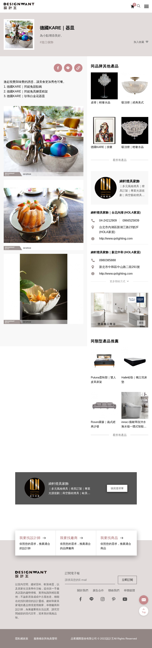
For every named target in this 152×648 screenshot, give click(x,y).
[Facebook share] (58, 68)
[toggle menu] (146, 6)
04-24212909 (108, 220)
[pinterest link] (113, 600)
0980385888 (107, 260)
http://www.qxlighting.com (116, 238)
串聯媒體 (129, 590)
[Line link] (91, 600)
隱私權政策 (21, 638)
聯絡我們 (113, 590)
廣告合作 (98, 590)
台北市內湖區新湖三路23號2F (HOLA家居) (119, 230)
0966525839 (131, 220)
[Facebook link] (80, 600)
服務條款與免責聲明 (45, 638)
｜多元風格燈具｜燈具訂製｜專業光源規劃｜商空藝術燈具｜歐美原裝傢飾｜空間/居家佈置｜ (69, 493)
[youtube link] (125, 600)
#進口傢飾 (46, 42)
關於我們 (82, 590)
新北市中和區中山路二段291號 (119, 266)
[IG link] (102, 600)
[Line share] (68, 68)
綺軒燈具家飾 (59, 484)
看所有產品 (120, 160)
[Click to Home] (19, 6)
